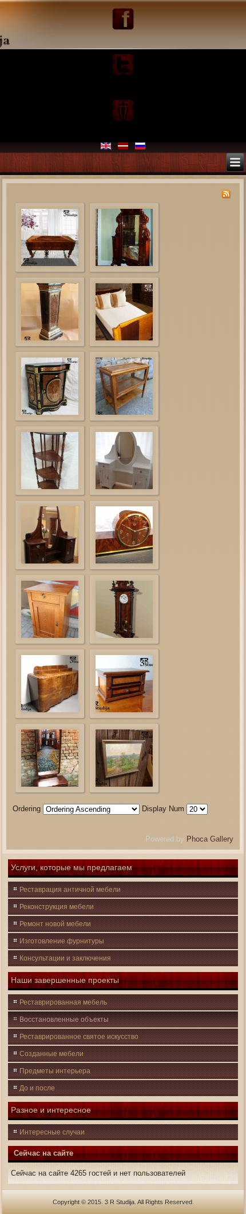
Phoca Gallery (210, 839)
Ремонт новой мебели (55, 924)
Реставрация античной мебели (70, 890)
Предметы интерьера (54, 1071)
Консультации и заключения (65, 958)
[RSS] (226, 196)
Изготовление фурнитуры (61, 941)
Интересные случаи (52, 1132)
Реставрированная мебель (63, 1002)
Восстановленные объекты (64, 1019)
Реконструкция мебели (56, 907)
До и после (37, 1088)
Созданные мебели (51, 1054)
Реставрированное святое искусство (78, 1037)
